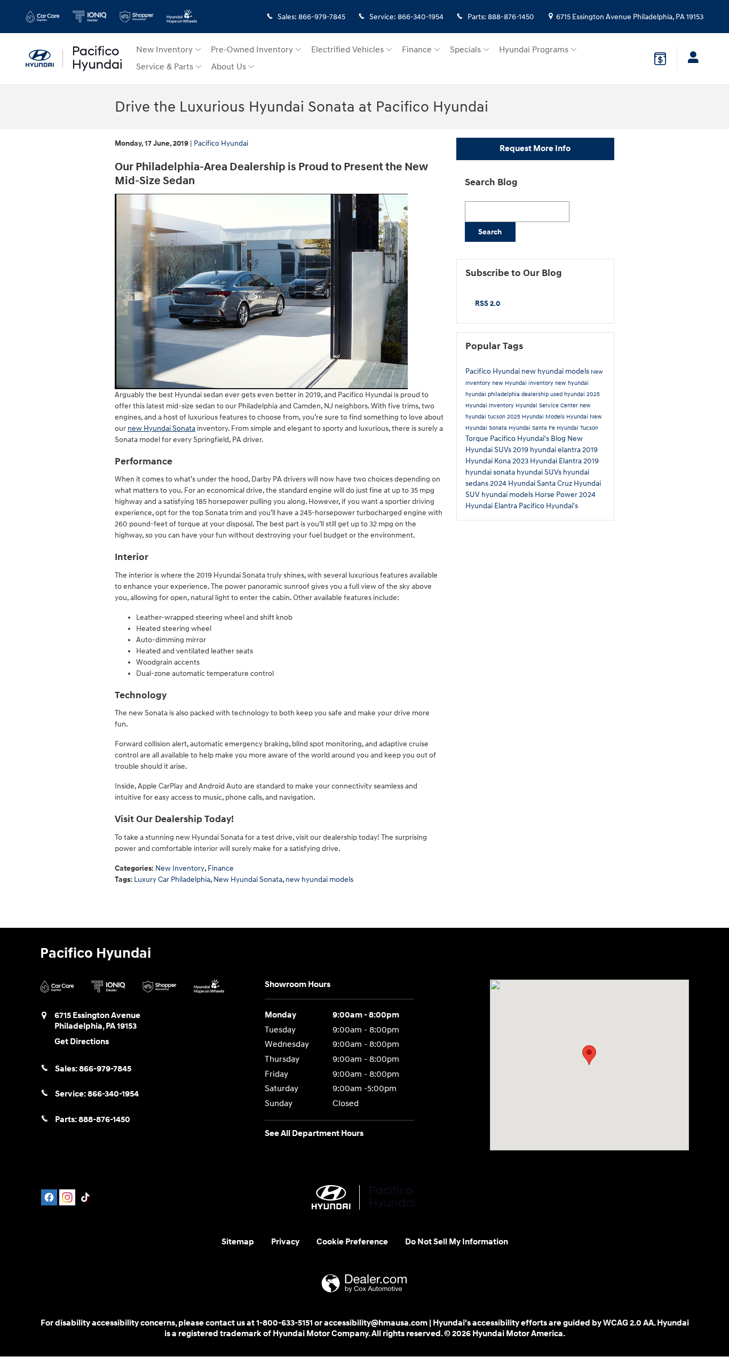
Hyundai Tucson (577, 427)
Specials (465, 50)
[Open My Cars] (690, 58)
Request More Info (535, 149)
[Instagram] (67, 1197)
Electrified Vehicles (347, 50)
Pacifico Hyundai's (548, 505)
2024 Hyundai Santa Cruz (532, 483)
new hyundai (572, 383)
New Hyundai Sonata (247, 879)
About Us (228, 67)
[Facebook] (49, 1197)
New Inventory (164, 50)
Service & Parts (164, 67)
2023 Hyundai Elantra (547, 461)
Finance (417, 50)
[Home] (44, 58)
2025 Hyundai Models (536, 416)
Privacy (285, 1242)
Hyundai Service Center (548, 405)
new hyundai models (319, 879)
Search (490, 231)
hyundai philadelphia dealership (507, 394)
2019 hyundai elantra (547, 449)
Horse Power (557, 494)
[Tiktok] (85, 1197)
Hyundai (578, 416)
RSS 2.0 (486, 303)
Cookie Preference (352, 1242)
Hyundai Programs (533, 50)
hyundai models (508, 494)
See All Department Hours (314, 1134)
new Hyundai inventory (523, 383)
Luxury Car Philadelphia (172, 879)
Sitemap (237, 1242)
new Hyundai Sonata (161, 428)
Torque (477, 438)
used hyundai (568, 394)
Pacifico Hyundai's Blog (528, 438)
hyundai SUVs (540, 472)
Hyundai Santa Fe (533, 427)
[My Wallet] (660, 58)
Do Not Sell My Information (456, 1242)
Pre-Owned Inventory (252, 50)
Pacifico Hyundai (221, 143)
